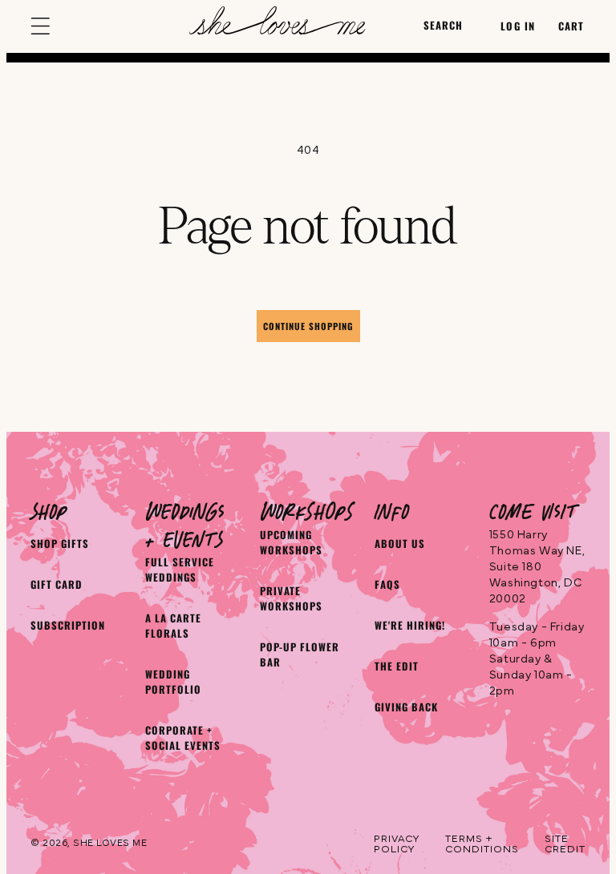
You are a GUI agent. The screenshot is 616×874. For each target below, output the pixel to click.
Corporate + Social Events (183, 738)
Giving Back (406, 707)
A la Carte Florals (173, 625)
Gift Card (56, 584)
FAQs (387, 584)
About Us (400, 543)
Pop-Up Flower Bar (299, 654)
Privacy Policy (396, 844)
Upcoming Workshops (291, 542)
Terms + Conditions (482, 844)
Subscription (67, 625)
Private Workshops (291, 598)
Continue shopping (308, 326)
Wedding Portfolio (173, 682)
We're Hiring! (410, 625)
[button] (43, 26)
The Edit (397, 666)
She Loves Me (110, 843)
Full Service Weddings (179, 569)
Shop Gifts (59, 543)
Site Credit (565, 844)
